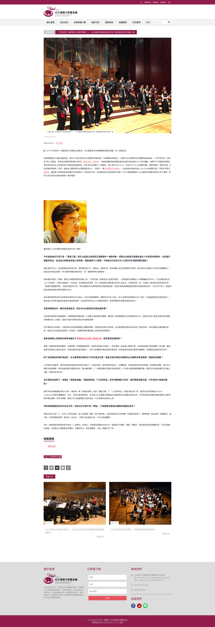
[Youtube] (139, 606)
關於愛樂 (50, 22)
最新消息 (95, 22)
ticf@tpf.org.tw (140, 589)
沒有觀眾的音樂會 (111, 168)
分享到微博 (57, 468)
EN (141, 2)
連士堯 (59, 143)
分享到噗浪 (68, 468)
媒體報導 (49, 32)
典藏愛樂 (123, 22)
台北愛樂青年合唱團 (55, 457)
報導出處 (51, 446)
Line (145, 606)
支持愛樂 (136, 22)
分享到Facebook (46, 468)
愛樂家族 (109, 22)
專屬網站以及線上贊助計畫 (89, 338)
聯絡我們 (163, 2)
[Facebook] (133, 606)
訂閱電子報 (147, 2)
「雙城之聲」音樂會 (90, 161)
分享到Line (62, 468)
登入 (169, 2)
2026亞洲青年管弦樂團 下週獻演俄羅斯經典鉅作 (132, 529)
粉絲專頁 (155, 2)
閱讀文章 (100, 536)
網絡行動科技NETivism (108, 622)
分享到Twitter (51, 468)
